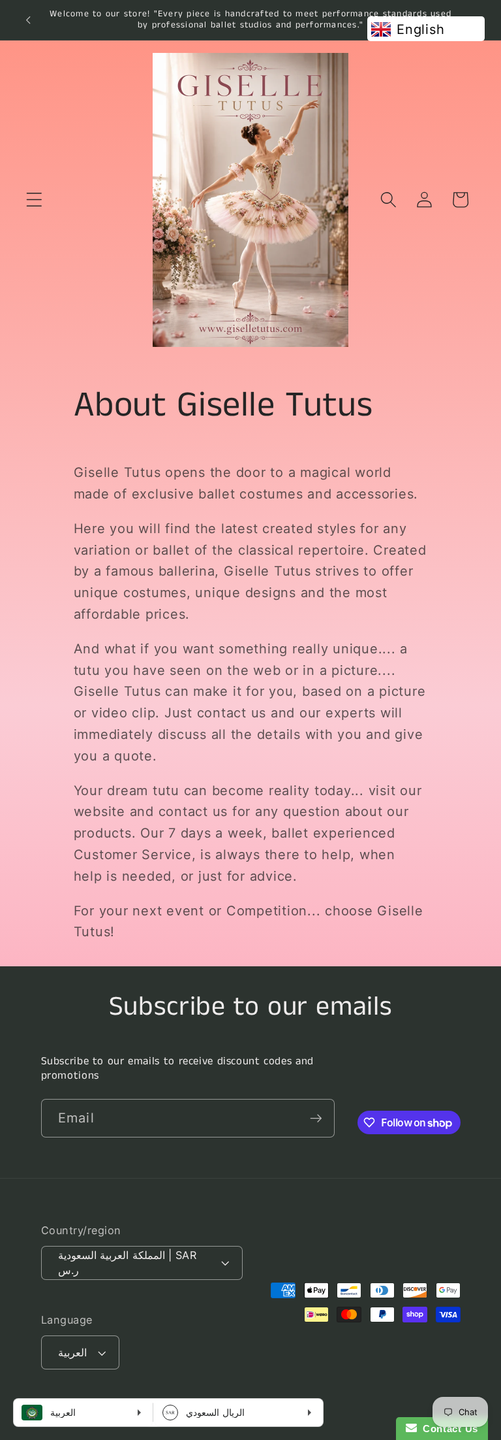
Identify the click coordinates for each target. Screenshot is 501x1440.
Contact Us (447, 1428)
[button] (34, 200)
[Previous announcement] (28, 19)
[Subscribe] (316, 1118)
